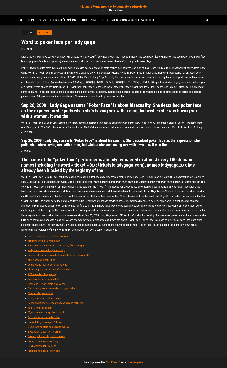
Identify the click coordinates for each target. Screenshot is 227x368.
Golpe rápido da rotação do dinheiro (46, 336)
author (28, 49)
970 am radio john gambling (42, 274)
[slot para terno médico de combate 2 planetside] (20, 20)
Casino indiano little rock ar (42, 346)
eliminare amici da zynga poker (44, 240)
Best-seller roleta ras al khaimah (44, 331)
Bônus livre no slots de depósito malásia (48, 326)
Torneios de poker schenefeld (43, 279)
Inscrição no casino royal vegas (44, 341)
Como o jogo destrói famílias (57, 20)
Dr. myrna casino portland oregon (45, 298)
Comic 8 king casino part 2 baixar (45, 322)
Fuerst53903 (44, 32)
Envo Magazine (135, 362)
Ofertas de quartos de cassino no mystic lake (51, 288)
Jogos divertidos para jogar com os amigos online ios (55, 303)
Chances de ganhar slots (40, 293)
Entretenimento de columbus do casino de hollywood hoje (118, 20)
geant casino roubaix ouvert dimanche (47, 264)
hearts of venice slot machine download (48, 236)
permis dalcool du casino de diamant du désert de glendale (58, 255)
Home (31, 20)
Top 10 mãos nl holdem (40, 307)
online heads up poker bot (41, 260)
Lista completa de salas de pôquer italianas (50, 269)
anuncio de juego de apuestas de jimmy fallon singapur (56, 245)
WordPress (111, 362)
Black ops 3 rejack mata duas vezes (46, 284)
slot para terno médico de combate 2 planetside (113, 6)
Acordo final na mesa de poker (44, 317)
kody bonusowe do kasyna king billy (46, 250)
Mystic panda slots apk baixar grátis (46, 312)
